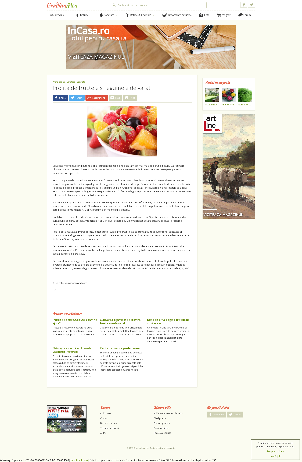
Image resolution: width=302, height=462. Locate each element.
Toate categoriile (162, 432)
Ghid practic (160, 418)
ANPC (103, 432)
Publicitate (105, 413)
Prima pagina (59, 81)
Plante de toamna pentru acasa (119, 348)
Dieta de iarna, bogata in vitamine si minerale (168, 321)
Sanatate (71, 81)
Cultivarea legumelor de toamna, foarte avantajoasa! (120, 321)
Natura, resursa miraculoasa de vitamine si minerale (72, 350)
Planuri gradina (162, 423)
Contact (104, 418)
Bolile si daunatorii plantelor (168, 413)
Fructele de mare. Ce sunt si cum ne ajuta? (75, 321)
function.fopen (79, 460)
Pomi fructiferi (161, 428)
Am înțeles (276, 456)
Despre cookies (108, 423)
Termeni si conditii (109, 428)
